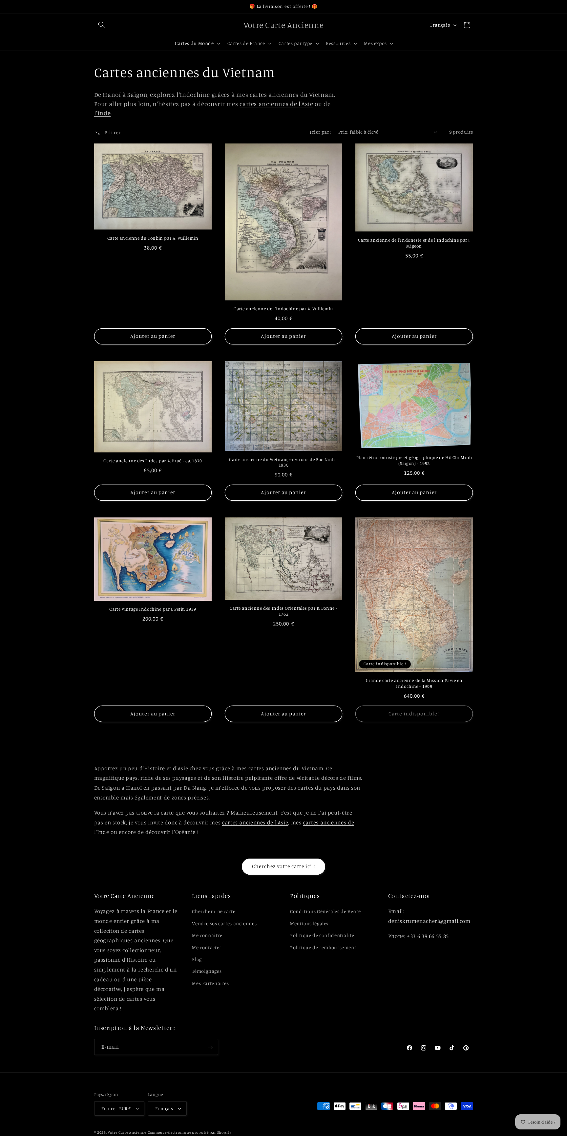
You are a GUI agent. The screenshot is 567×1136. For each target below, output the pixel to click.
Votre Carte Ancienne (127, 1132)
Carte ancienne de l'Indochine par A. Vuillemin (283, 308)
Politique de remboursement (323, 947)
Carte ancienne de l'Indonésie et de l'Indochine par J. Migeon (414, 243)
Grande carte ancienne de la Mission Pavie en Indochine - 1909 (414, 683)
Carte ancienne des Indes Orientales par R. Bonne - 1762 (284, 611)
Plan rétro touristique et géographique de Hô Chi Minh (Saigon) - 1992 (414, 460)
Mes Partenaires (210, 983)
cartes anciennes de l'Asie (276, 103)
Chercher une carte (213, 911)
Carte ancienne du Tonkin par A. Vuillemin (153, 238)
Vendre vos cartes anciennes (224, 923)
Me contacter (206, 947)
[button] (101, 25)
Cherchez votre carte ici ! (283, 866)
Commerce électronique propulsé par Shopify (189, 1132)
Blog (197, 959)
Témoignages (206, 971)
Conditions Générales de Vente (325, 911)
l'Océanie (184, 832)
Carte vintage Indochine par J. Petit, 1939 (152, 609)
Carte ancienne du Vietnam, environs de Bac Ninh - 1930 (283, 462)
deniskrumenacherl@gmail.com (429, 921)
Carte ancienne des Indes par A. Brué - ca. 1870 (152, 460)
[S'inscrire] (210, 1047)
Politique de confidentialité (322, 935)
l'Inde (102, 113)
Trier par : (320, 132)
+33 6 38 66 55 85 (428, 936)
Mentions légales (309, 923)
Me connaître (207, 935)
